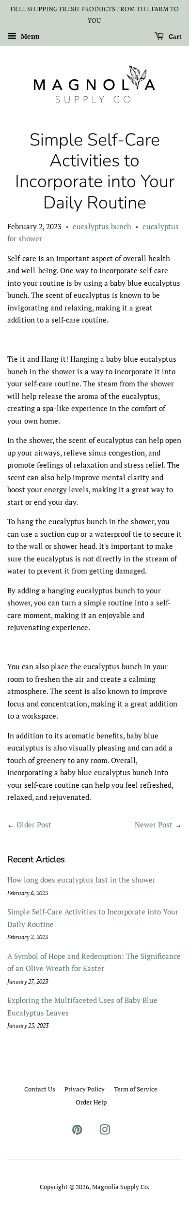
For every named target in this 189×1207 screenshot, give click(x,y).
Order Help (91, 1102)
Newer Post (154, 824)
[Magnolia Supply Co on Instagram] (104, 1132)
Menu (29, 36)
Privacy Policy (84, 1089)
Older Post (33, 824)
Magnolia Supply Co (120, 1187)
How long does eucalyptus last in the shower (81, 879)
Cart (175, 36)
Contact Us (39, 1089)
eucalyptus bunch (102, 226)
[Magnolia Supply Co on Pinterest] (77, 1132)
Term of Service (136, 1089)
